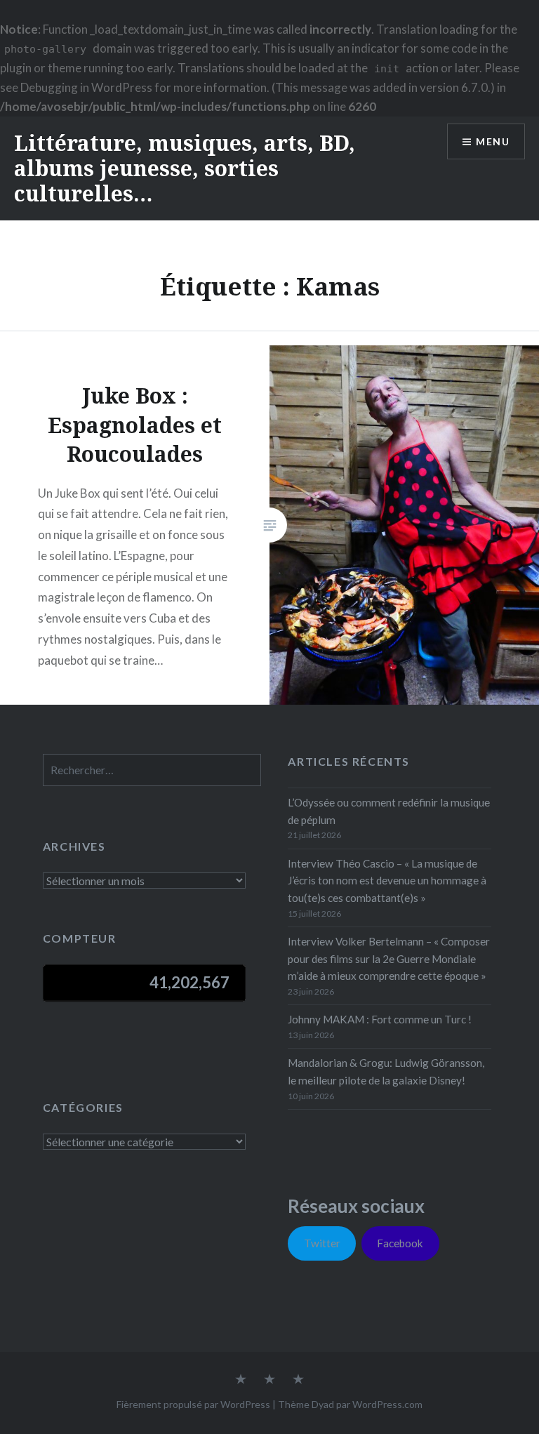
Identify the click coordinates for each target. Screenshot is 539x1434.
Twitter (322, 1243)
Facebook (400, 1243)
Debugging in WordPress (86, 87)
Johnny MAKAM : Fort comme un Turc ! (380, 1019)
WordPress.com (387, 1404)
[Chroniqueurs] (269, 1380)
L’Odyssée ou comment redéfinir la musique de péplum (389, 811)
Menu (493, 141)
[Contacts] (241, 1380)
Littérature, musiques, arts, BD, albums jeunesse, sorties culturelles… (184, 168)
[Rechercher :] (152, 770)
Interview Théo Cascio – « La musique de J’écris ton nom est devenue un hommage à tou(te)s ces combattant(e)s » (387, 881)
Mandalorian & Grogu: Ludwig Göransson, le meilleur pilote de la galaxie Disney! (386, 1071)
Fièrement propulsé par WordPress (193, 1404)
